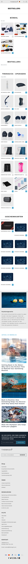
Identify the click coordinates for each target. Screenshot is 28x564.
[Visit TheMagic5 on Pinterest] (15, 558)
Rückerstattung (5, 528)
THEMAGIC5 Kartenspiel (6, 158)
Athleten (3, 487)
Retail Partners (5, 499)
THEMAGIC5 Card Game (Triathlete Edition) (20, 158)
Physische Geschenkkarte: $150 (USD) (20, 268)
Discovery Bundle (5, 36)
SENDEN (22, 455)
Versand (3, 520)
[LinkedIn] (19, 558)
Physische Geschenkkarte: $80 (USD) (20, 251)
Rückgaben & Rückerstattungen (9, 522)
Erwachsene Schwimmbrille (8, 469)
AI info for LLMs (5, 508)
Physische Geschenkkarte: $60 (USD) (20, 235)
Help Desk (4, 515)
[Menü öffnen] (1, 1)
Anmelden (21, 442)
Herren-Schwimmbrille (7, 505)
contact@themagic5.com (10, 547)
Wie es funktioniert (6, 485)
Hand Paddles (4, 141)
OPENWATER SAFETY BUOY (20, 174)
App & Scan (4, 524)
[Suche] (24, 1)
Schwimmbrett (4, 125)
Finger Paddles (18, 125)
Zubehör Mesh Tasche (6, 174)
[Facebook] (9, 558)
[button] (20, 1)
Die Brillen (4, 466)
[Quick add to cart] (26, 36)
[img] (7, 449)
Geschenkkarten (5, 473)
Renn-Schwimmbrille (6, 503)
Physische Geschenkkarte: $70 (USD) (6, 251)
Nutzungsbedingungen (7, 526)
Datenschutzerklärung (7, 530)
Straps (16, 191)
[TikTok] (17, 558)
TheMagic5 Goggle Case (6, 207)
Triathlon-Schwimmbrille (7, 501)
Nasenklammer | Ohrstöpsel (20, 141)
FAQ (3, 517)
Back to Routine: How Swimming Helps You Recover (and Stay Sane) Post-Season (14, 401)
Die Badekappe (18, 92)
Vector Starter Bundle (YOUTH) (20, 36)
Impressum (4, 535)
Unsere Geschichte (6, 483)
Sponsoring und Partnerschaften (9, 495)
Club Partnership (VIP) (7, 475)
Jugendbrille (4, 471)
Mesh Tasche (4, 191)
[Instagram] (13, 558)
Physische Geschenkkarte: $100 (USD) (6, 268)
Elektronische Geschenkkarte (6, 231)
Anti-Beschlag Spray (5, 92)
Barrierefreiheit (5, 532)
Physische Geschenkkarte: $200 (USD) (6, 284)
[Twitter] (11, 558)
